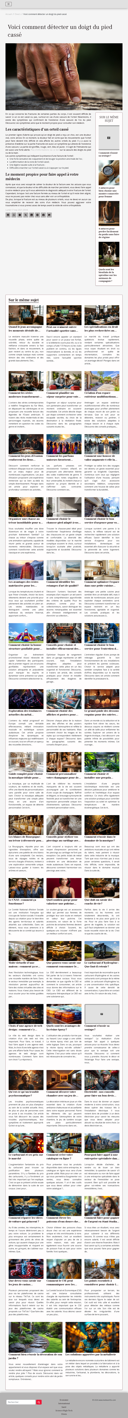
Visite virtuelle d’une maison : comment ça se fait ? (23, 966)
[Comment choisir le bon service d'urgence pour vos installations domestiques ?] (101, 507)
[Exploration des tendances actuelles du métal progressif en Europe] (26, 699)
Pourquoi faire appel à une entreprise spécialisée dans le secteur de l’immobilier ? (101, 1158)
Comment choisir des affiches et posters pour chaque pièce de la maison (62, 714)
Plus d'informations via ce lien (45, 149)
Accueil (9, 14)
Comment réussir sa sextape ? (108, 154)
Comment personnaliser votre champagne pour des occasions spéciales (63, 777)
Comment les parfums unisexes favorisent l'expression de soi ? (60, 459)
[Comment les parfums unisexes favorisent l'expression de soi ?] (63, 444)
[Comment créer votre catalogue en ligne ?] (63, 1142)
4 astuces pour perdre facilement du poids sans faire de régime (109, 233)
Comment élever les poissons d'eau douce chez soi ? (62, 1221)
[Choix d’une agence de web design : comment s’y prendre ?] (26, 1013)
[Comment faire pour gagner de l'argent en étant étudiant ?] (101, 1205)
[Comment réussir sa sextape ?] (109, 137)
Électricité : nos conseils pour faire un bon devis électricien (99, 1095)
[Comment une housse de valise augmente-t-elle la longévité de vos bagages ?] (101, 444)
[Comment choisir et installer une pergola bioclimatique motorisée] (101, 761)
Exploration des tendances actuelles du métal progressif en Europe (25, 714)
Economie (64, 1400)
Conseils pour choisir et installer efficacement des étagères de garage (62, 648)
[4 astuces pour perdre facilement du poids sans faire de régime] (109, 213)
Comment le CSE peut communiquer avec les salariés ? (60, 1284)
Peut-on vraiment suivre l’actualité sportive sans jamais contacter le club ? (62, 330)
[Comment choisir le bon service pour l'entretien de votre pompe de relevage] (101, 633)
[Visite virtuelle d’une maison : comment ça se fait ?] (26, 950)
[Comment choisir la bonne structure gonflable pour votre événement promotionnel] (26, 633)
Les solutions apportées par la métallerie (91, 1354)
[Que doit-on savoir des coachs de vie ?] (101, 888)
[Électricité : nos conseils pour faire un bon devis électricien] (101, 1079)
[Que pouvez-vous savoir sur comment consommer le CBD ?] (63, 950)
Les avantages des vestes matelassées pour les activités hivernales (23, 585)
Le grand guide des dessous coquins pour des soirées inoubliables (101, 714)
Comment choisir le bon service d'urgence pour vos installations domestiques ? (101, 522)
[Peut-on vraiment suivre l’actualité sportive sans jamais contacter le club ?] (63, 315)
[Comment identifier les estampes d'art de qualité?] (63, 569)
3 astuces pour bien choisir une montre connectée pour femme (109, 192)
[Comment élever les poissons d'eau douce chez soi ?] (63, 1205)
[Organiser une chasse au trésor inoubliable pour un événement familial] (26, 507)
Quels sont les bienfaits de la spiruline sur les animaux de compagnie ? (108, 275)
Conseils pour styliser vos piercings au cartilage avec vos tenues (63, 840)
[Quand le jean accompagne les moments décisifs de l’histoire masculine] (26, 315)
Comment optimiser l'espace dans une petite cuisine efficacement (101, 585)
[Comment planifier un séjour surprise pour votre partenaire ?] (63, 381)
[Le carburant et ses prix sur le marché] (26, 1142)
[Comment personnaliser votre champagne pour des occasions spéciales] (63, 761)
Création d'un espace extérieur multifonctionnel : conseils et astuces (101, 396)
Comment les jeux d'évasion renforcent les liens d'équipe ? (26, 459)
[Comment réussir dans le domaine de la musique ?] (101, 825)
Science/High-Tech (64, 1410)
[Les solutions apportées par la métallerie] (92, 1337)
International (64, 1403)
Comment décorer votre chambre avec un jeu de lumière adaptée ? (61, 1095)
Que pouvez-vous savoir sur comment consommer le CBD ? (63, 966)
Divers (18, 14)
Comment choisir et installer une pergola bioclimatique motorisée (99, 777)
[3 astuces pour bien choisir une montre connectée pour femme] (109, 172)
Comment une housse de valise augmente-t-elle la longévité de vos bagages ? (100, 459)
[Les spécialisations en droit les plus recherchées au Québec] (101, 315)
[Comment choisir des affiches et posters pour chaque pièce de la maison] (63, 699)
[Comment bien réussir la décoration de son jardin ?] (35, 1337)
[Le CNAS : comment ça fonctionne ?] (26, 888)
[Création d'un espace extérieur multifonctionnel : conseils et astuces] (101, 381)
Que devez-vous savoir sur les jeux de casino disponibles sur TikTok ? (25, 1284)
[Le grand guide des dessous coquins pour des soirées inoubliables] (101, 699)
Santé (64, 1407)
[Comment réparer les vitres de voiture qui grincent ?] (26, 1205)
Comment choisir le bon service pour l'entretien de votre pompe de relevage (100, 648)
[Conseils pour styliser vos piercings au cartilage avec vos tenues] (63, 825)
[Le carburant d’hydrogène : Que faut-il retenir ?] (101, 950)
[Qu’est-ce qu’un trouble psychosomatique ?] (26, 1079)
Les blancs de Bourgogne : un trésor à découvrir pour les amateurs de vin (25, 840)
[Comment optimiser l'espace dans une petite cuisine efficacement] (101, 569)
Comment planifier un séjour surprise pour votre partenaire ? (63, 396)
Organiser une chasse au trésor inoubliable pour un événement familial (25, 522)
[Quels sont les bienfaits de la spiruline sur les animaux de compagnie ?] (109, 254)
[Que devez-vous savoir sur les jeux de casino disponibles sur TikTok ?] (26, 1268)
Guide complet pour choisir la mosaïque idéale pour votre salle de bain (26, 777)
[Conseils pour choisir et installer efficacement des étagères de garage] (63, 633)
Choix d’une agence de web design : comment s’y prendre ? (25, 1029)
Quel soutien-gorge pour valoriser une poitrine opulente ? (62, 903)
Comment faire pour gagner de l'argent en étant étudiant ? (101, 1221)
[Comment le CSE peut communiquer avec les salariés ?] (63, 1268)
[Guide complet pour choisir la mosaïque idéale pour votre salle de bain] (26, 761)
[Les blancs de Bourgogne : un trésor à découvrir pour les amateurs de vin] (26, 825)
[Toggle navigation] (9, 4)
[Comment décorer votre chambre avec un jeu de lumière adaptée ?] (63, 1079)
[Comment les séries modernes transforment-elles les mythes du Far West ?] (26, 381)
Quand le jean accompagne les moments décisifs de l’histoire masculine (25, 330)
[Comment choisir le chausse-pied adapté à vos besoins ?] (63, 507)
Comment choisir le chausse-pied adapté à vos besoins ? (62, 522)
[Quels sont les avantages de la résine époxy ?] (63, 1013)
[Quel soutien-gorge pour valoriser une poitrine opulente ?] (63, 888)
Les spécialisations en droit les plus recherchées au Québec (101, 330)
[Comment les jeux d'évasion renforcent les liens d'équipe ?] (26, 444)
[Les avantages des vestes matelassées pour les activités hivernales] (26, 569)
